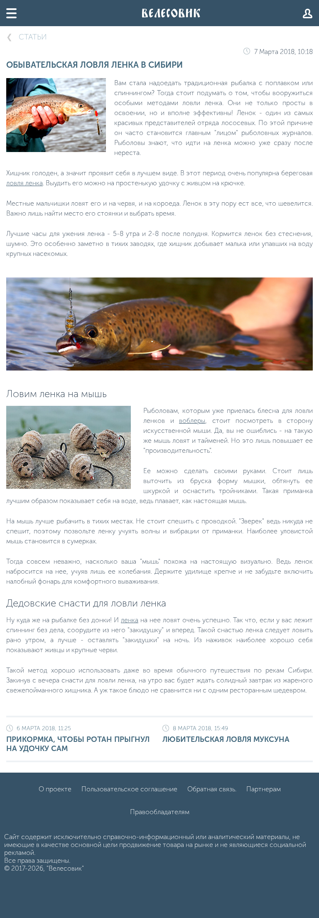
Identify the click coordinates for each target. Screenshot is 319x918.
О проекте (55, 789)
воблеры (192, 421)
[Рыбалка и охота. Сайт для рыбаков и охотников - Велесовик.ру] (171, 13)
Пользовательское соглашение (129, 789)
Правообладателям (159, 812)
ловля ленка (24, 183)
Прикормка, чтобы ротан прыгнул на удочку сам (78, 739)
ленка (129, 620)
